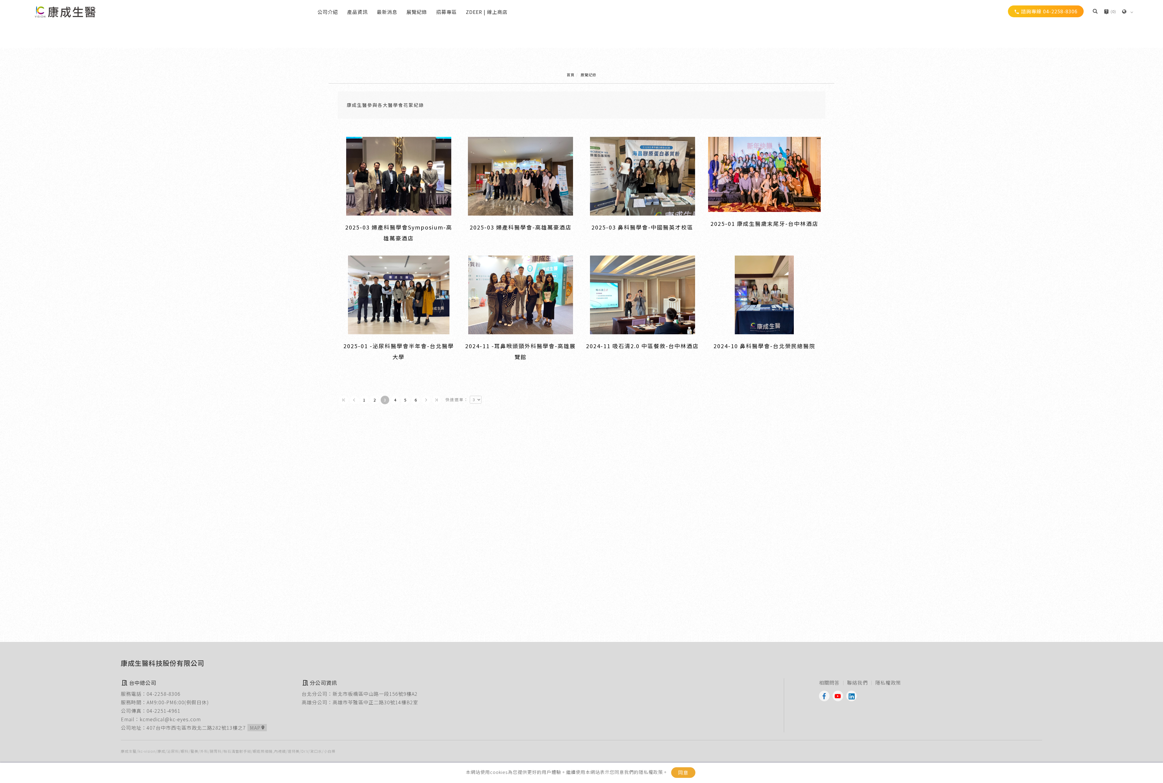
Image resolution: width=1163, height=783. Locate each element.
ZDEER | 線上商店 (487, 11)
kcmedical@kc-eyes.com (170, 719)
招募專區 (446, 11)
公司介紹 (327, 11)
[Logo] (65, 11)
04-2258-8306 (164, 693)
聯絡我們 (857, 682)
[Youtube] (839, 696)
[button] (1095, 12)
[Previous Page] (354, 400)
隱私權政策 (888, 682)
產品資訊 (357, 11)
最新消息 (387, 11)
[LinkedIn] (853, 696)
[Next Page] (426, 400)
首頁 (571, 74)
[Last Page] (436, 400)
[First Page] (344, 400)
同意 (683, 772)
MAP (257, 727)
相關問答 (829, 682)
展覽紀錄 (416, 11)
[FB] (826, 696)
